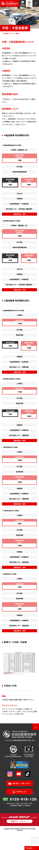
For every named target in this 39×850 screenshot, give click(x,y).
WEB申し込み (29, 5)
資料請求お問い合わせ (22, 5)
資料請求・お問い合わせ (21, 784)
